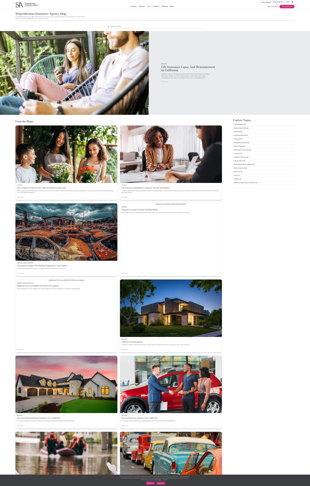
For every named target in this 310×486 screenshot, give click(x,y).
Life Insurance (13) (239, 161)
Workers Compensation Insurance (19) (245, 182)
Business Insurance (22, 283)
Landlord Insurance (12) (241, 157)
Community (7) (238, 139)
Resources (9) (238, 172)
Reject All (161, 483)
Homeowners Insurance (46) (242, 150)
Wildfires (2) (237, 179)
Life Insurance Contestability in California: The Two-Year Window (146, 188)
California (19, 263)
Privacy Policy (158, 479)
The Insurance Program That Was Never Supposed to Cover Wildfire (42, 266)
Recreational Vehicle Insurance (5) (244, 164)
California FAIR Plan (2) (241, 135)
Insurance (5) (238, 153)
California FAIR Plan (28, 263)
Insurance (164, 63)
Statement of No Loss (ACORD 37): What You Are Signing (37, 286)
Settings (165, 479)
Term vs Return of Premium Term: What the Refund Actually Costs (41, 188)
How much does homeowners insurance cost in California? (38, 418)
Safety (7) (237, 175)
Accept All (150, 483)
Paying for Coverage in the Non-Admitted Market (140, 210)
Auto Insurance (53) (240, 124)
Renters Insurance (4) (240, 168)
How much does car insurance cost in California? (140, 418)
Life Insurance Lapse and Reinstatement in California (188, 68)
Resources (31, 283)
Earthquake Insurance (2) (241, 142)
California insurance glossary (132, 342)
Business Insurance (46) (241, 128)
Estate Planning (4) (239, 146)
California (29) (238, 132)
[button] (292, 2)
